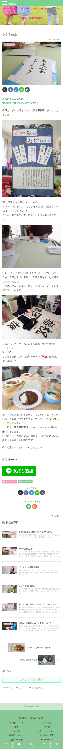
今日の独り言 (11, 481)
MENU (12, 3)
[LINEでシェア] (21, 89)
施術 (16, 727)
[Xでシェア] (4, 89)
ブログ (16, 731)
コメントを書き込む (31, 679)
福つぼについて (16, 722)
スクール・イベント (47, 731)
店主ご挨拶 (47, 722)
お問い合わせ (16, 739)
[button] (27, 89)
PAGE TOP (32, 706)
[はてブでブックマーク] (16, 89)
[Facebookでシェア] (10, 89)
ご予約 (47, 727)
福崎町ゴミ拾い (16, 735)
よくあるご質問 (47, 735)
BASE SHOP (46, 739)
